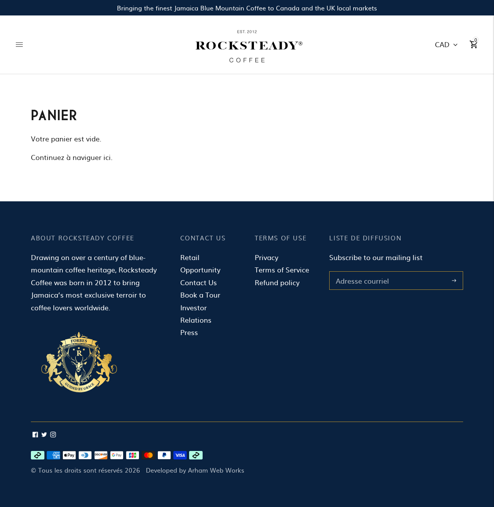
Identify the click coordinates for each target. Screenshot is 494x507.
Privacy (266, 257)
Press (189, 332)
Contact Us (198, 282)
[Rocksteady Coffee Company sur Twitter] (44, 434)
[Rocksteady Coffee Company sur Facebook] (35, 434)
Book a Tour (200, 294)
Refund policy (277, 282)
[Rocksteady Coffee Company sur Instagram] (53, 434)
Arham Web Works (216, 470)
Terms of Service (282, 269)
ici (107, 157)
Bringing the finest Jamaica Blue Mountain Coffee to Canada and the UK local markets (247, 7)
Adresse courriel (360, 272)
